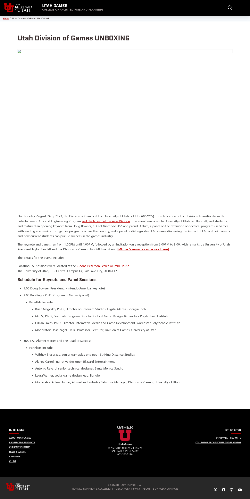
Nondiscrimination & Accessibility (92, 488)
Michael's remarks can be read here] (143, 249)
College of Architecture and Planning (218, 442)
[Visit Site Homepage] (125, 440)
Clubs (12, 461)
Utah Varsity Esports (228, 437)
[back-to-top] (245, 491)
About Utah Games (20, 437)
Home (6, 18)
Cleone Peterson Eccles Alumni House (103, 266)
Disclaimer (122, 488)
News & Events (17, 451)
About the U (149, 488)
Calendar (15, 456)
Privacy (135, 488)
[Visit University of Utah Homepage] (18, 8)
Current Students (19, 447)
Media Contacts (168, 488)
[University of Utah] (23, 487)
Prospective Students (22, 442)
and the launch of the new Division (106, 221)
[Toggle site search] (230, 8)
